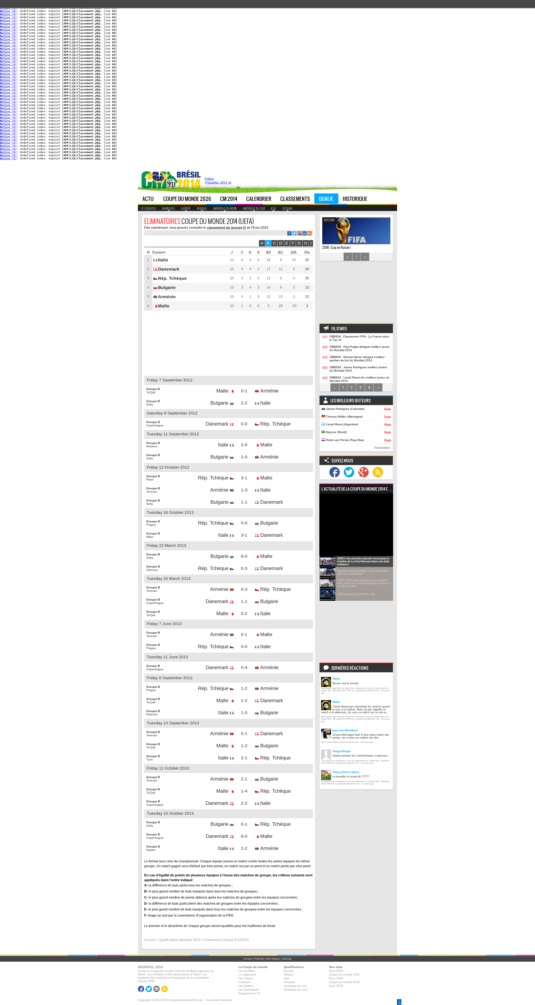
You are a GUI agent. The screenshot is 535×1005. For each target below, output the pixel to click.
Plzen (150, 479)
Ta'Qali (150, 392)
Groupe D (194, 69)
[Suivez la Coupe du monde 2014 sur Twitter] (349, 472)
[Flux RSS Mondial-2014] (309, 233)
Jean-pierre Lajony (345, 772)
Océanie (287, 208)
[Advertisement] (321, 181)
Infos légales (273, 958)
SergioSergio (341, 751)
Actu (148, 198)
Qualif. (326, 198)
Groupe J (194, 108)
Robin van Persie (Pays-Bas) (358, 440)
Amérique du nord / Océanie (167, 58)
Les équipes (148, 208)
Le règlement (247, 974)
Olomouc (152, 570)
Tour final (217, 49)
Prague (151, 524)
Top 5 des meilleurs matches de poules (340, 742)
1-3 (244, 489)
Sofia (149, 404)
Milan (149, 536)
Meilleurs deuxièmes (168, 77)
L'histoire (244, 982)
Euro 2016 (336, 985)
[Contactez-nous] (156, 989)
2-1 (244, 757)
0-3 (244, 568)
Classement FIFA (165, 83)
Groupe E (194, 75)
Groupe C (194, 62)
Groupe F (194, 82)
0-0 (244, 423)
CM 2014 (228, 198)
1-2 (244, 688)
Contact (247, 958)
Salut (336, 678)
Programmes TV (249, 993)
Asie (273, 208)
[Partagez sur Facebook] (289, 233)
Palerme (151, 714)
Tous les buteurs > (382, 447)
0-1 (244, 390)
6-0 (244, 556)
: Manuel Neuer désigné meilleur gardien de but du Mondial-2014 (357, 358)
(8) (8, 11)
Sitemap (287, 958)
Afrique (160, 49)
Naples (150, 850)
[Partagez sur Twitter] (294, 233)
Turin (149, 759)
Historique (355, 198)
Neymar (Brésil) (358, 432)
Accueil (149, 940)
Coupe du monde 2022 (344, 974)
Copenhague (154, 425)
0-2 (244, 613)
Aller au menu (345, 169)
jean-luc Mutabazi (345, 730)
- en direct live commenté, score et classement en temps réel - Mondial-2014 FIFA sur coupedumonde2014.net (355, 762)
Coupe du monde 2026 (187, 198)
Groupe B (194, 56)
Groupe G (194, 88)
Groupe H (194, 95)
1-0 (244, 456)
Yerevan (151, 491)
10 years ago (367, 742)
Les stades (245, 978)
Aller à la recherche (385, 169)
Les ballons (245, 985)
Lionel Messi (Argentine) (358, 424)
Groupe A (194, 49)
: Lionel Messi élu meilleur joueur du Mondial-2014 (359, 379)
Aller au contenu (364, 169)
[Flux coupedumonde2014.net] (378, 472)
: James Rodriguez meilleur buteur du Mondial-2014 (358, 369)
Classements (295, 198)
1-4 (244, 791)
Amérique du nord (225, 208)
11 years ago (367, 763)
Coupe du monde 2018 (344, 982)
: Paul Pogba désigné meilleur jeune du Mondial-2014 (359, 348)
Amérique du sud (254, 208)
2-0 (244, 444)
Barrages (168, 208)
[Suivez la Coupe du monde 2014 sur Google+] (363, 472)
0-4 (244, 667)
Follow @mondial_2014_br (218, 180)
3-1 (244, 477)
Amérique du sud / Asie (166, 68)
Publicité (259, 958)
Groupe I (193, 101)
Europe (159, 43)
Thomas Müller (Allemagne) (358, 417)
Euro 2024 (336, 970)
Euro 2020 (336, 978)
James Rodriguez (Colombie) (358, 409)
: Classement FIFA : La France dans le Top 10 (359, 338)
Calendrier (258, 198)
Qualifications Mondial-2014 (179, 940)
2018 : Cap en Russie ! (336, 234)
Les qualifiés (246, 970)
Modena (151, 446)
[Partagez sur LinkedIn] (304, 233)
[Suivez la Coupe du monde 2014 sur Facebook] (334, 472)
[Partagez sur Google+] (299, 233)
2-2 (244, 402)
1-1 (244, 502)
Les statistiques (248, 989)
